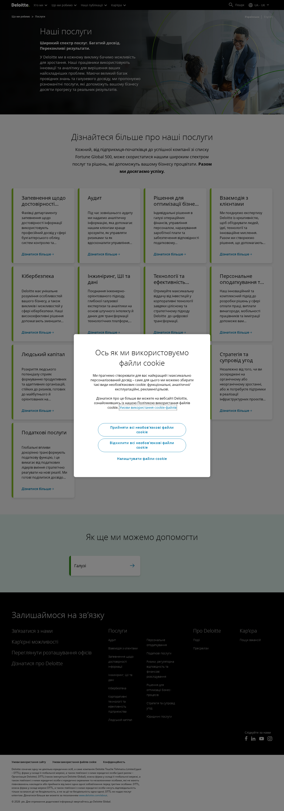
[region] (142, 405)
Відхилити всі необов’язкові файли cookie (142, 445)
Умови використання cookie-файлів (148, 407)
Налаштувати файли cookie (142, 459)
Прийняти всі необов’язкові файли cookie (142, 429)
